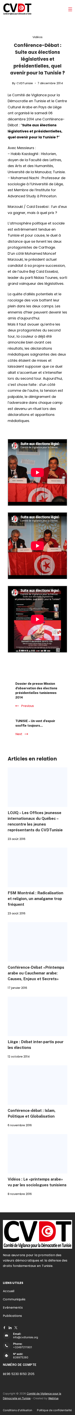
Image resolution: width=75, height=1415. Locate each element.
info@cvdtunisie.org (25, 1337)
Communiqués (14, 1299)
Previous (27, 706)
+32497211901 (22, 1347)
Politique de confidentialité (54, 1410)
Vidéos (37, 37)
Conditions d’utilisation (17, 1410)
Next (18, 734)
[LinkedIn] (10, 1327)
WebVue (53, 1398)
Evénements (13, 1307)
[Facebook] (4, 1327)
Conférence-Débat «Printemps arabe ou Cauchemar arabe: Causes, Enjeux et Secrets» (36, 973)
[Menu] (70, 9)
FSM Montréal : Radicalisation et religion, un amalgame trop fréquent (35, 899)
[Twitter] (15, 1327)
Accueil (8, 1291)
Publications (12, 1316)
